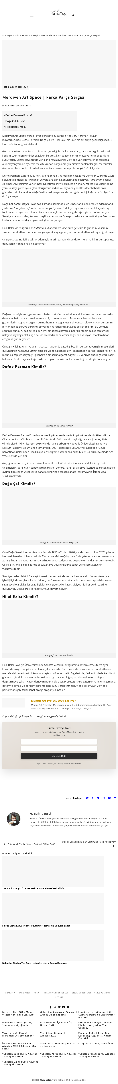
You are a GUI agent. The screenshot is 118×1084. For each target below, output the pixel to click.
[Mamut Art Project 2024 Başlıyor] (59, 704)
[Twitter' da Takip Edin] (59, 1007)
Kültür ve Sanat (22, 35)
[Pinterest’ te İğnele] (109, 798)
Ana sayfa (7, 35)
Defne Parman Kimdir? (18, 115)
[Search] (73, 15)
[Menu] (32, 15)
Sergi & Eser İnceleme (44, 35)
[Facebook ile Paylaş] (92, 798)
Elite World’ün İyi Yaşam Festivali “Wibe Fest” (31, 844)
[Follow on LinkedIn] (63, 1007)
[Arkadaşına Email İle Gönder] (103, 798)
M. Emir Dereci (24, 106)
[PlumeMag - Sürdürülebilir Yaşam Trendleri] (59, 12)
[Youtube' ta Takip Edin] (68, 1007)
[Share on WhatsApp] (87, 798)
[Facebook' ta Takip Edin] (50, 1007)
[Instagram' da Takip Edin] (55, 1007)
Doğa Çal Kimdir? (15, 121)
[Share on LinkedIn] (115, 798)
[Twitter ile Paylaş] (98, 798)
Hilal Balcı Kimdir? (15, 126)
